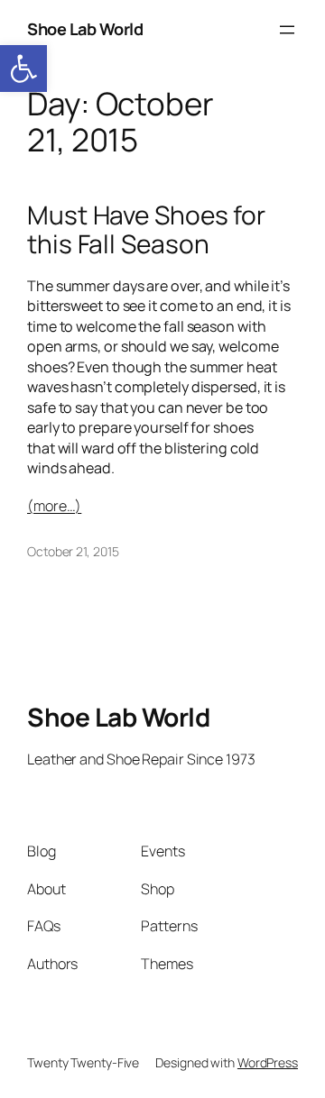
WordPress (267, 1062)
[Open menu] (287, 30)
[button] (23, 68)
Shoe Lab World (85, 29)
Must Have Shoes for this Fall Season (146, 229)
